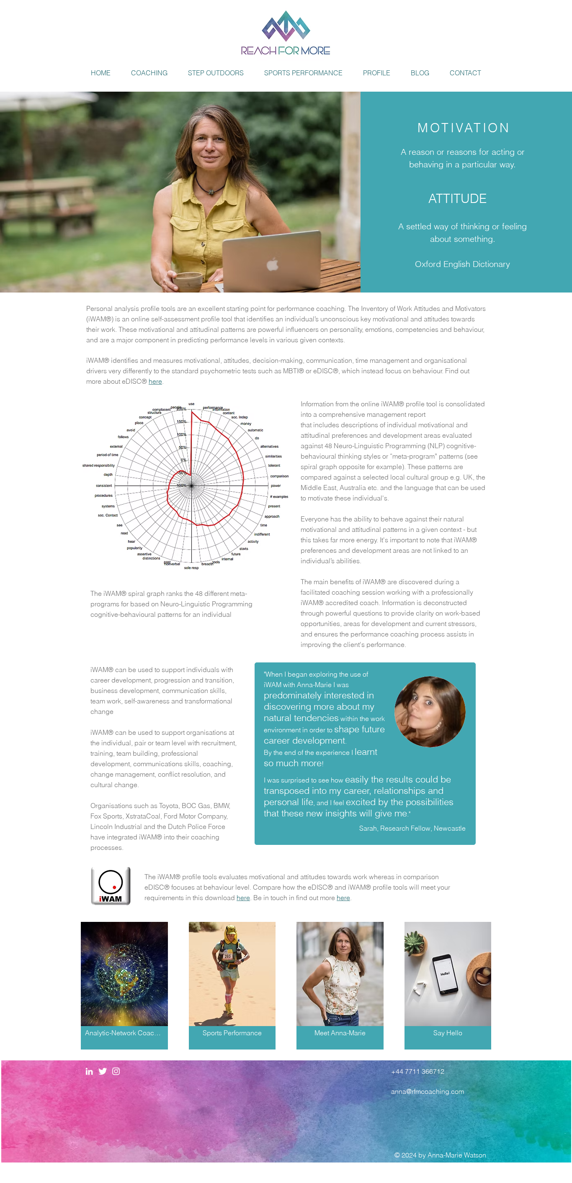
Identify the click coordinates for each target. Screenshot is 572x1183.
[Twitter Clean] (103, 1071)
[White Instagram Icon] (116, 1071)
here (243, 897)
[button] (149, 73)
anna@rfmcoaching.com (427, 1091)
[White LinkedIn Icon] (89, 1071)
